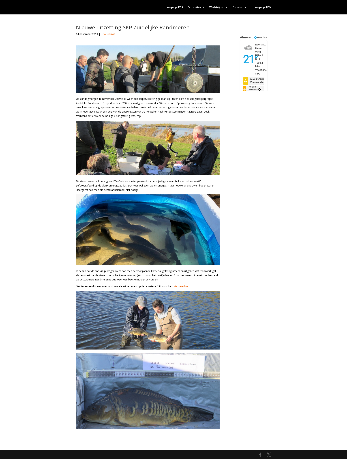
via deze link (181, 286)
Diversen (238, 7)
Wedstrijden (216, 7)
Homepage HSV (261, 7)
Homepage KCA (173, 7)
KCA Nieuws (108, 34)
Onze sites (194, 7)
